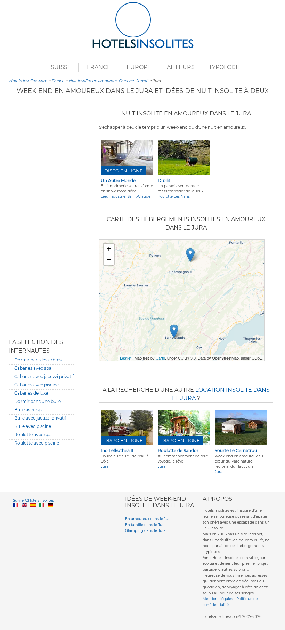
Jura (104, 466)
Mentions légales (218, 599)
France (99, 67)
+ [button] (109, 248)
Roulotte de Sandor (178, 450)
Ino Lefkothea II (117, 450)
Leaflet (125, 358)
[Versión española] (33, 513)
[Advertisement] (42, 217)
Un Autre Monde (118, 180)
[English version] (24, 513)
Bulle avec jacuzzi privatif (40, 418)
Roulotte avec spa (33, 434)
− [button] (109, 259)
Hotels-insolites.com (28, 80)
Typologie (225, 67)
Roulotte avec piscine (36, 443)
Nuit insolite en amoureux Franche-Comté (108, 80)
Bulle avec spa (29, 409)
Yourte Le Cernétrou (236, 450)
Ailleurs (181, 67)
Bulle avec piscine (32, 426)
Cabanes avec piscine (36, 384)
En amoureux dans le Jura (148, 519)
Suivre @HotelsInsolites (33, 500)
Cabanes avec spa (32, 368)
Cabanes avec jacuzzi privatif (44, 376)
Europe (139, 67)
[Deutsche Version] (50, 513)
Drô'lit (164, 180)
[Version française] (15, 513)
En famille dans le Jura (145, 525)
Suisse (61, 67)
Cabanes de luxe (31, 393)
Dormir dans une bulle (37, 401)
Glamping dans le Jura (145, 530)
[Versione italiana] (41, 513)
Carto (160, 358)
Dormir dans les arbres (38, 359)
